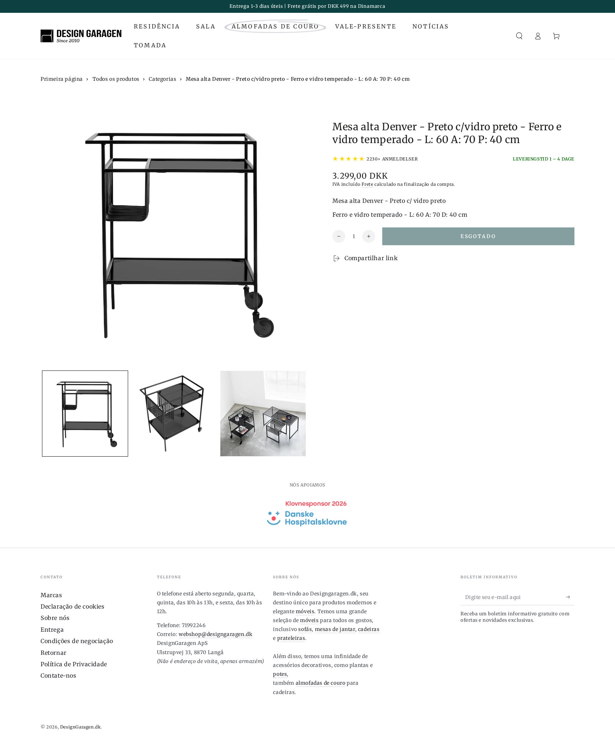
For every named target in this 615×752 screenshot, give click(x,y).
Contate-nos (59, 675)
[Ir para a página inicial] (81, 36)
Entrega (52, 629)
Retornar (54, 652)
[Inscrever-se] (570, 597)
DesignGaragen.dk (80, 727)
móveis (305, 611)
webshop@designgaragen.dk (215, 634)
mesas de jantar (335, 629)
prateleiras (291, 638)
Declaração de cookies (73, 606)
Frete (367, 184)
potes (280, 674)
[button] (519, 36)
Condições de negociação (77, 641)
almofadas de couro (321, 683)
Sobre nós (55, 617)
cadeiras (369, 629)
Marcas (51, 595)
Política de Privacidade (74, 664)
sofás (305, 629)
